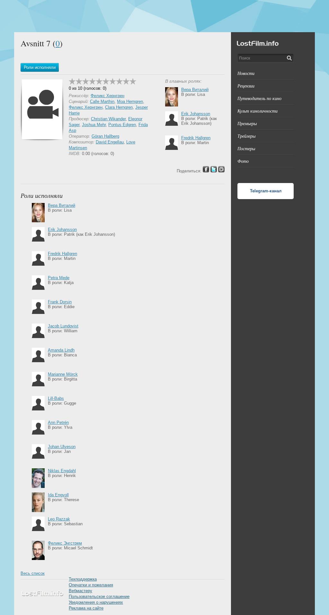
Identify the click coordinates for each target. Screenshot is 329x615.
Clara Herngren (119, 107)
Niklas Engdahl (62, 470)
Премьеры (247, 123)
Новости (245, 73)
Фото (243, 161)
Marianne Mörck (63, 374)
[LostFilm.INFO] (164, 16)
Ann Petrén (58, 422)
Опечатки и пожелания (91, 585)
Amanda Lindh (61, 350)
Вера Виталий (195, 89)
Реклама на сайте (86, 608)
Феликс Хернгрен (107, 95)
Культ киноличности (257, 111)
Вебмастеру (80, 590)
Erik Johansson (195, 113)
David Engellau (110, 142)
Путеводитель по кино (259, 98)
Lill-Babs (56, 398)
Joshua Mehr (94, 124)
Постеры (246, 148)
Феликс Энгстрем (65, 543)
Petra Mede (58, 277)
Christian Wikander (108, 118)
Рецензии (245, 86)
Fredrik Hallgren (195, 137)
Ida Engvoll (58, 494)
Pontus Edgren (122, 124)
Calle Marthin (102, 101)
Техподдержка (83, 579)
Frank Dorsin (60, 301)
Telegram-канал (265, 190)
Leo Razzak (59, 519)
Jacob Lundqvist (63, 326)
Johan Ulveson (62, 446)
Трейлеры (246, 136)
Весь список (33, 573)
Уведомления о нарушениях (96, 602)
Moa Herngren (130, 101)
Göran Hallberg (105, 136)
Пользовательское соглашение (99, 596)
